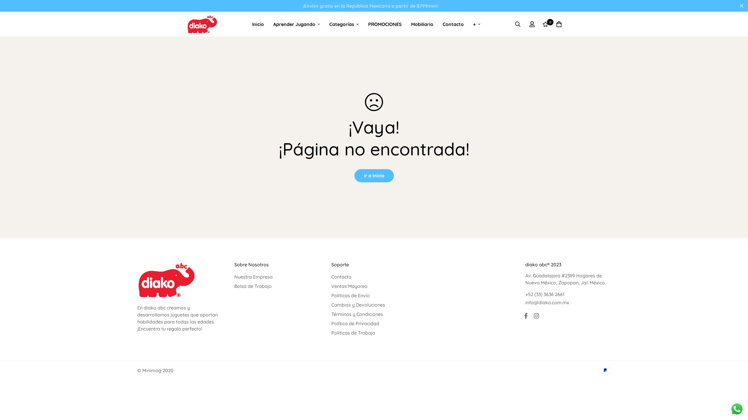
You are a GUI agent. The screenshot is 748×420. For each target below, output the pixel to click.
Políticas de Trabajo (353, 333)
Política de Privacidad (355, 323)
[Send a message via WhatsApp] (737, 409)
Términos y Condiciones (357, 314)
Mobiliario (422, 24)
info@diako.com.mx (547, 302)
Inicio (258, 24)
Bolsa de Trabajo (253, 286)
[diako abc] (202, 24)
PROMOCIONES (385, 24)
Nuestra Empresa (253, 277)
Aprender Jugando (294, 24)
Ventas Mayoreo (349, 286)
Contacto (453, 24)
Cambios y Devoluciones (358, 305)
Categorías (341, 24)
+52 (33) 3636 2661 (545, 294)
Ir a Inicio (374, 175)
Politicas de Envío (350, 295)
